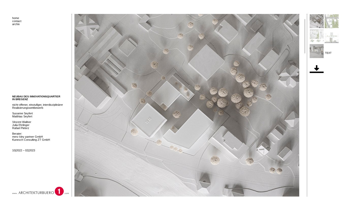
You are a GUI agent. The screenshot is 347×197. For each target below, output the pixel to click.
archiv (16, 24)
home (15, 18)
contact (16, 21)
